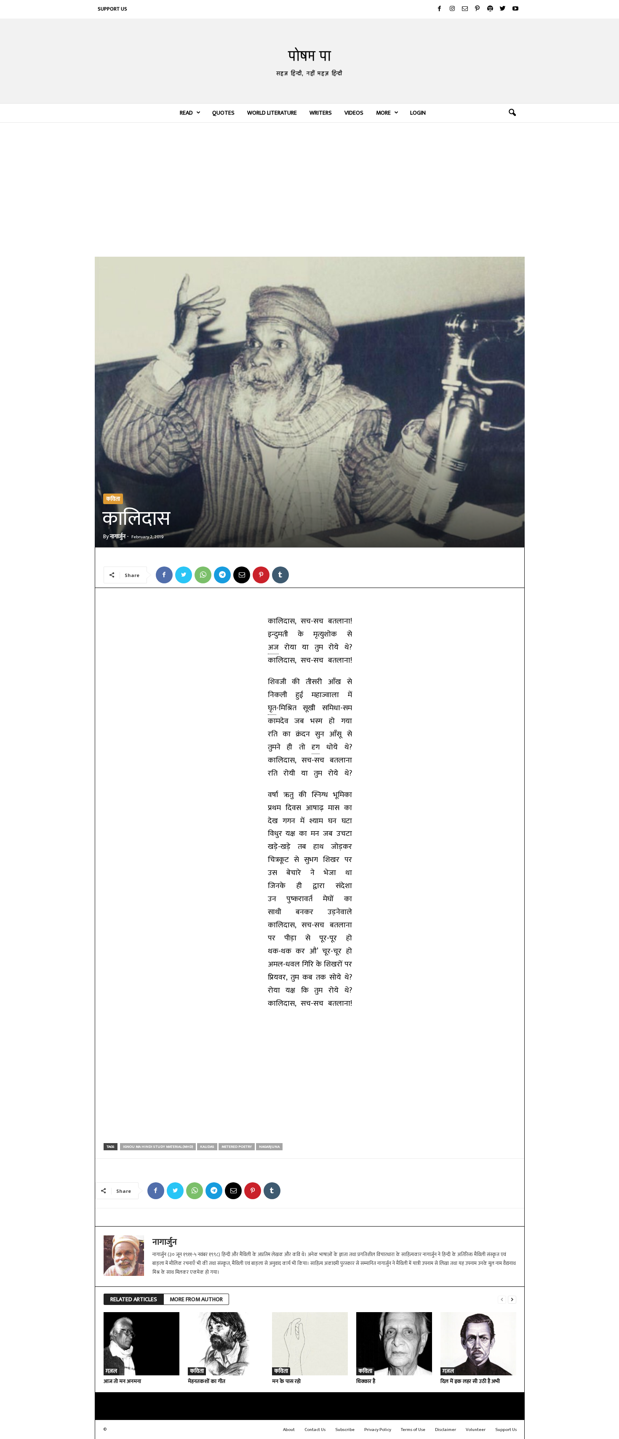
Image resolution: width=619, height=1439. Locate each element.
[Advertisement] (310, 189)
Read (186, 113)
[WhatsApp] (203, 574)
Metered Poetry (236, 1147)
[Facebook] (440, 9)
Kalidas (207, 1147)
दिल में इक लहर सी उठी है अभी (470, 1381)
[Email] (241, 574)
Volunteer (476, 1430)
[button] (512, 113)
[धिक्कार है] (394, 1343)
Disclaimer (445, 1430)
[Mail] (465, 9)
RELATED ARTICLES (133, 1299)
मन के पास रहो (286, 1381)
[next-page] (512, 1299)
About (289, 1430)
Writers (321, 113)
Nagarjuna (269, 1147)
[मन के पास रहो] (310, 1343)
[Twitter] (503, 9)
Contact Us (315, 1430)
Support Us (112, 8)
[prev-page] (502, 1299)
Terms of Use (413, 1430)
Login (418, 113)
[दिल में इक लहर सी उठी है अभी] (478, 1343)
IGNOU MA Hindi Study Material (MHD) (158, 1147)
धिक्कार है (365, 1381)
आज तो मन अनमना (122, 1381)
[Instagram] (452, 9)
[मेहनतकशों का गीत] (226, 1343)
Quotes (223, 113)
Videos (353, 113)
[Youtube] (515, 9)
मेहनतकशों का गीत (206, 1381)
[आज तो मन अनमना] (141, 1343)
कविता (113, 499)
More (383, 113)
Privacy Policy (377, 1430)
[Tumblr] (280, 574)
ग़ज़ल (111, 1371)
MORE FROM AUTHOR (196, 1299)
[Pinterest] (477, 9)
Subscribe (345, 1430)
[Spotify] (490, 9)
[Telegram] (222, 574)
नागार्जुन (117, 536)
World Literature (272, 113)
